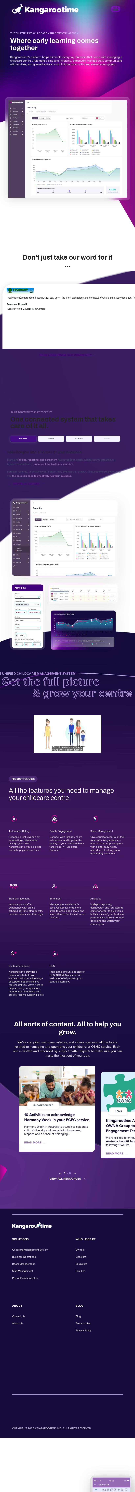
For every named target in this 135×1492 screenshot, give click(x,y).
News (118, 1111)
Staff (107, 438)
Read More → (35, 1142)
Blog (78, 1316)
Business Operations (24, 1257)
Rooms (51, 438)
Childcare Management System (30, 1250)
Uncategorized (43, 1105)
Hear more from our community (67, 355)
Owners (80, 1250)
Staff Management (22, 1271)
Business (23, 438)
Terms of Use (83, 1323)
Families (79, 438)
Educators (81, 1264)
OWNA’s (123, 1145)
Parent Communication (25, 1278)
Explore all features (26, 483)
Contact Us (18, 1316)
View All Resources (68, 1179)
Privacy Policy (83, 1330)
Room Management (23, 1264)
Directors (81, 1257)
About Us (17, 1323)
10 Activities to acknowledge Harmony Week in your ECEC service (56, 1117)
